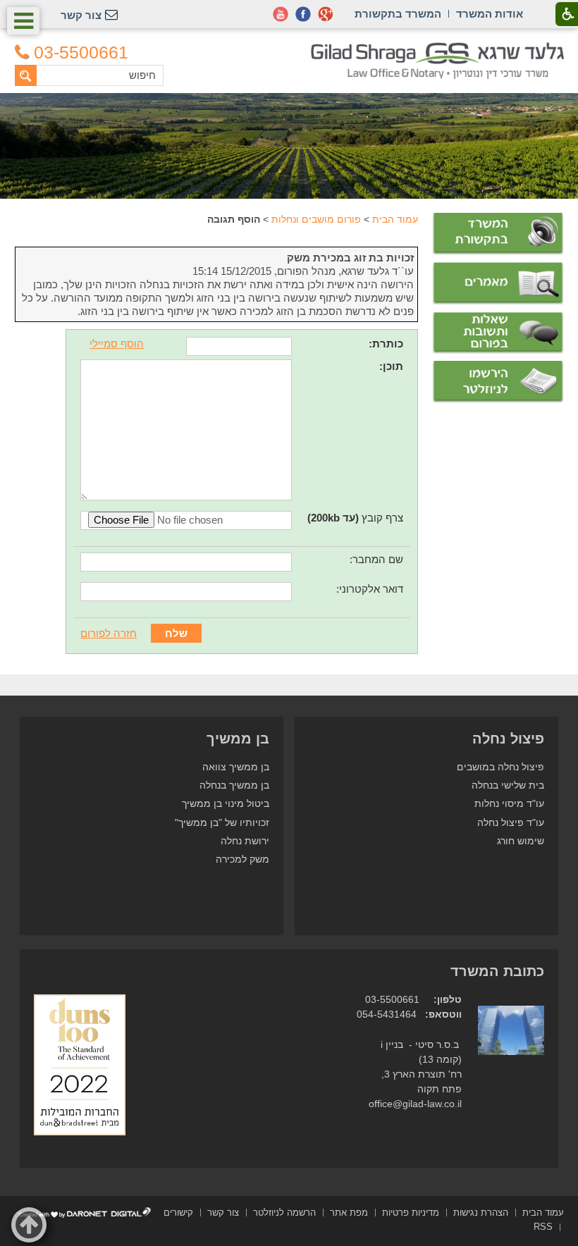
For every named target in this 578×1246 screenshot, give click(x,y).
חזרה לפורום (108, 633)
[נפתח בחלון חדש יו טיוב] (280, 14)
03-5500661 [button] (81, 52)
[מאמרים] (497, 283)
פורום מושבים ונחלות (316, 219)
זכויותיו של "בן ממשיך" (222, 823)
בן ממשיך (238, 738)
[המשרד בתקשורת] (497, 234)
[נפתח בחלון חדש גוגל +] (325, 14)
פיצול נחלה (508, 738)
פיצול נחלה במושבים (500, 767)
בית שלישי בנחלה (508, 785)
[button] (23, 21)
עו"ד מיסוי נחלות (509, 803)
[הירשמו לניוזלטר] (497, 382)
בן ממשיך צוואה (235, 767)
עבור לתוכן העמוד (289, 49)
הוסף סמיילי (117, 344)
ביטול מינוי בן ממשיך (225, 803)
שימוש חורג (520, 841)
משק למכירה (242, 859)
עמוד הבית (395, 219)
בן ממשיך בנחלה (234, 785)
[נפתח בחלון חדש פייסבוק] (303, 14)
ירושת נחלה (245, 841)
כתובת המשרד (497, 971)
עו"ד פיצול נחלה (510, 823)
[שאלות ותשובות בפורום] (497, 333)
